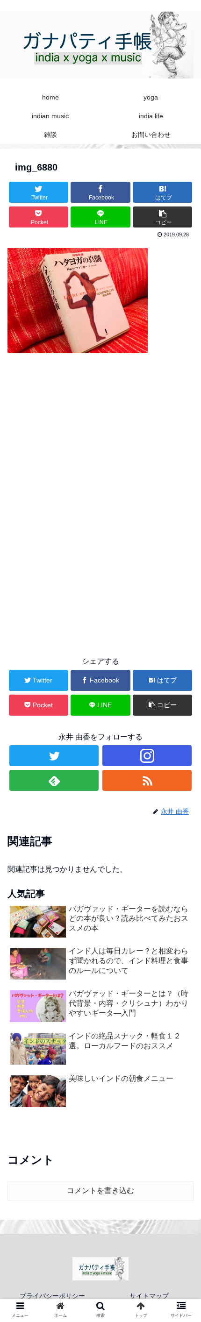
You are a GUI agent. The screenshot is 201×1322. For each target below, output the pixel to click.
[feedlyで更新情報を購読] (54, 780)
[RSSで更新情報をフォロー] (147, 780)
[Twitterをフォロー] (54, 755)
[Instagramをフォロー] (147, 755)
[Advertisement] (100, 529)
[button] (181, 963)
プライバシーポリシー (52, 1296)
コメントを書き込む (100, 1190)
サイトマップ (149, 1296)
